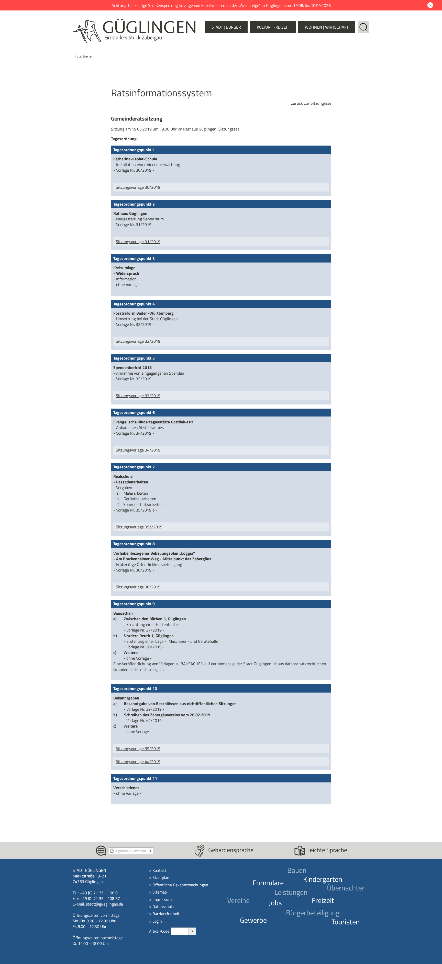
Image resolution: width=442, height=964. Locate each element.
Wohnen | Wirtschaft (326, 27)
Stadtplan (160, 877)
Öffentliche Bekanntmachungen (180, 885)
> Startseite (83, 56)
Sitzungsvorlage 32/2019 (138, 341)
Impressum (162, 899)
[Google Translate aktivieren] (131, 850)
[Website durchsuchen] (363, 24)
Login (157, 921)
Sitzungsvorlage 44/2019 (138, 761)
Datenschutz (163, 906)
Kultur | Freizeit (273, 27)
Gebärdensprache (230, 849)
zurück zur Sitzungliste (311, 103)
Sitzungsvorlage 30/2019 (138, 187)
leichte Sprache (327, 849)
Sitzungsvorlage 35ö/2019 (139, 527)
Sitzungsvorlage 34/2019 (138, 450)
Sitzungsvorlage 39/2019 (138, 748)
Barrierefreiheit (166, 914)
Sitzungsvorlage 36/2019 (138, 587)
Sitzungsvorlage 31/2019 (138, 242)
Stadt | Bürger (226, 27)
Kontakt (159, 870)
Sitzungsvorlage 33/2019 (138, 395)
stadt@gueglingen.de (104, 904)
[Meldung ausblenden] (429, 5)
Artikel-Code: (160, 931)
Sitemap (159, 892)
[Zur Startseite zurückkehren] (134, 21)
